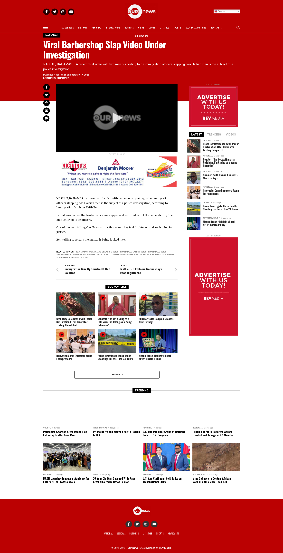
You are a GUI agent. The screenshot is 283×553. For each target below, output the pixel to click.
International (112, 27)
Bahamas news (157, 252)
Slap (85, 258)
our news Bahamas (68, 258)
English (221, 11)
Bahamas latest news (133, 252)
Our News (169, 255)
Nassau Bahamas (151, 255)
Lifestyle (164, 27)
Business (129, 27)
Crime (141, 27)
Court (152, 27)
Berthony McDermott (57, 78)
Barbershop (64, 255)
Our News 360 (141, 36)
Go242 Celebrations (196, 27)
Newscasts (216, 27)
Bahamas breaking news (104, 252)
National (82, 27)
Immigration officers (126, 255)
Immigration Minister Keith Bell (92, 255)
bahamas (82, 252)
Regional (96, 27)
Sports (177, 27)
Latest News (67, 27)
